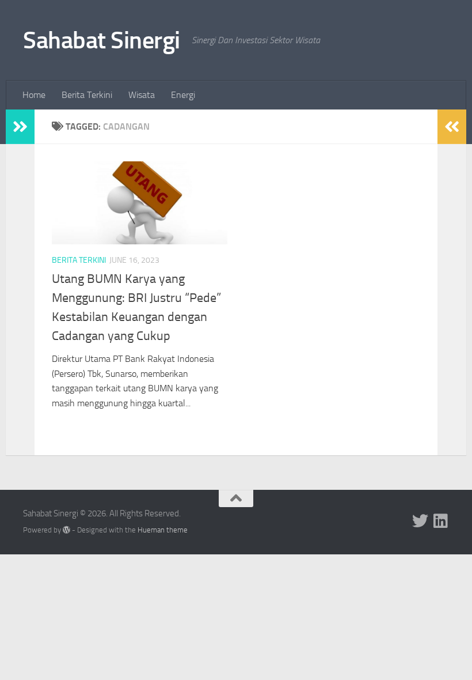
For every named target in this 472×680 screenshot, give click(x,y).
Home (33, 94)
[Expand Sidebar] (20, 126)
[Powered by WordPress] (66, 530)
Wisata (141, 94)
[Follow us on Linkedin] (441, 521)
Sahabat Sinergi (101, 40)
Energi (183, 94)
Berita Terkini (87, 94)
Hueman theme (163, 530)
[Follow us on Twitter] (420, 521)
